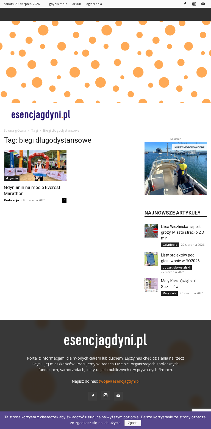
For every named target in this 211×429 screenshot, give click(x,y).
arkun (77, 4)
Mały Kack (169, 293)
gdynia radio (58, 4)
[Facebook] (185, 3)
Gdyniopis (170, 245)
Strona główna (15, 130)
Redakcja (11, 200)
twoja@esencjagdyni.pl (119, 381)
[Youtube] (203, 3)
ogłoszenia (94, 4)
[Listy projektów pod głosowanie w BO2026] (151, 259)
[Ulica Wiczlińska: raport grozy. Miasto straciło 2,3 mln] (151, 231)
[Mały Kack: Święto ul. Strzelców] (151, 285)
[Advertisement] (105, 62)
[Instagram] (194, 3)
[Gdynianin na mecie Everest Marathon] (35, 165)
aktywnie (11, 178)
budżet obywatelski (176, 267)
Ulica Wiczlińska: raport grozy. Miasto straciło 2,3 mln (182, 232)
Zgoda (133, 423)
